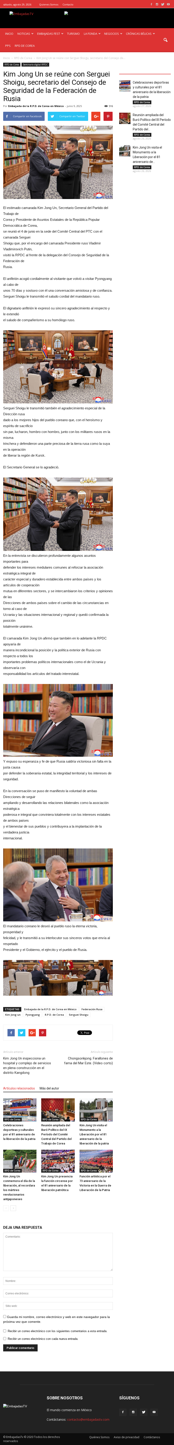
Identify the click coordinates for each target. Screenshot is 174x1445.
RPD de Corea (12, 64)
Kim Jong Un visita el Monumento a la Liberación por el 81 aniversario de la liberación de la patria (94, 1134)
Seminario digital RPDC (35, 64)
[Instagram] (157, 4)
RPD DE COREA (25, 46)
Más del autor (49, 1088)
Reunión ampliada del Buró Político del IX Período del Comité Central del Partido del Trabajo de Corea (56, 1134)
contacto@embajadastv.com (88, 1419)
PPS (8, 46)
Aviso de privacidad (126, 1437)
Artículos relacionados (19, 1088)
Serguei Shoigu (78, 1014)
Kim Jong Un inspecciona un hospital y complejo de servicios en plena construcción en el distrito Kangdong (27, 1065)
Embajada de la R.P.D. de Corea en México (36, 106)
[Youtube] (168, 4)
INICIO (9, 34)
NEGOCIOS (111, 34)
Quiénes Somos (99, 1437)
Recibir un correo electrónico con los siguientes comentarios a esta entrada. (57, 1331)
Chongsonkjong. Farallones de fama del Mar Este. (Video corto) (88, 1060)
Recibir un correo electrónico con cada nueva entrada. (43, 1339)
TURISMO (73, 34)
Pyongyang (33, 1014)
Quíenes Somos (48, 4)
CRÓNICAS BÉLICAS (139, 34)
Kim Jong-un (13, 1014)
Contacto (68, 4)
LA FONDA (90, 34)
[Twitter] (162, 4)
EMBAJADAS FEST (48, 34)
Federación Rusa (92, 1009)
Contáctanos (152, 1437)
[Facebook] (151, 4)
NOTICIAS (23, 34)
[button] (165, 40)
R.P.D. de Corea (54, 1014)
